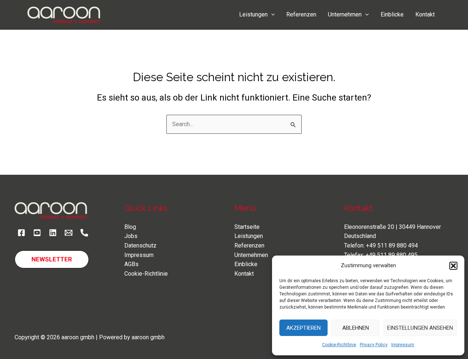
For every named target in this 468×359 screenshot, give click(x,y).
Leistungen (253, 14)
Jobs (130, 236)
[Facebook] (21, 232)
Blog (130, 226)
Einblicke (392, 14)
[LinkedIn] (53, 232)
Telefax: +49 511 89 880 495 (381, 255)
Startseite (247, 226)
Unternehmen (345, 14)
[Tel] (84, 232)
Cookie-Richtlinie (339, 344)
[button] (453, 265)
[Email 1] (68, 232)
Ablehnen (355, 328)
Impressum (402, 344)
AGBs (131, 264)
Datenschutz (140, 245)
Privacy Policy (374, 344)
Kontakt (425, 14)
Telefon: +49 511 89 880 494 (381, 245)
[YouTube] (37, 232)
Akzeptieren (303, 328)
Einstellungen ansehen (420, 328)
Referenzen (301, 14)
